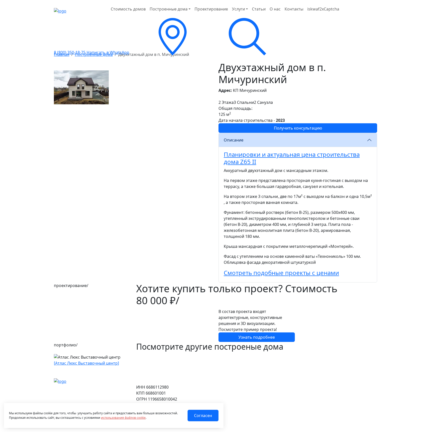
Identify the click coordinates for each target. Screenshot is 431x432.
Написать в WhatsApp (108, 52)
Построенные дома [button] (169, 9)
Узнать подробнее (256, 337)
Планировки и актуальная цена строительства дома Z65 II (292, 158)
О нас (275, 9)
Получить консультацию (298, 128)
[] (86, 363)
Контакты (294, 9)
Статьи (259, 9)
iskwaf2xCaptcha (323, 9)
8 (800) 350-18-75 (70, 52)
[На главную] (60, 381)
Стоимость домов (128, 9)
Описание (233, 140)
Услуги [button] (238, 9)
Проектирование (211, 9)
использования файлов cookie (123, 418)
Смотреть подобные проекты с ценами (281, 273)
